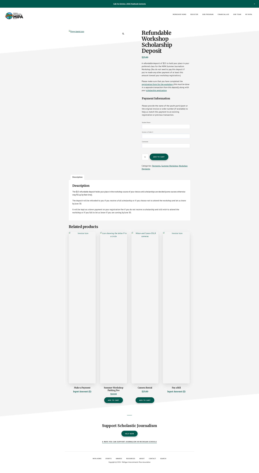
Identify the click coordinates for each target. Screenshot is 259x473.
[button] (123, 34)
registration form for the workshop (157, 84)
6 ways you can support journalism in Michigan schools (129, 442)
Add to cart (159, 157)
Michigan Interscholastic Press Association (20, 16)
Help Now (129, 434)
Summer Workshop (169, 166)
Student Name (146, 122)
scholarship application (156, 90)
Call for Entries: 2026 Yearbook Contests (129, 4)
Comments (145, 142)
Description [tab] (77, 177)
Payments (156, 166)
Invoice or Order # (147, 132)
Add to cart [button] (145, 400)
